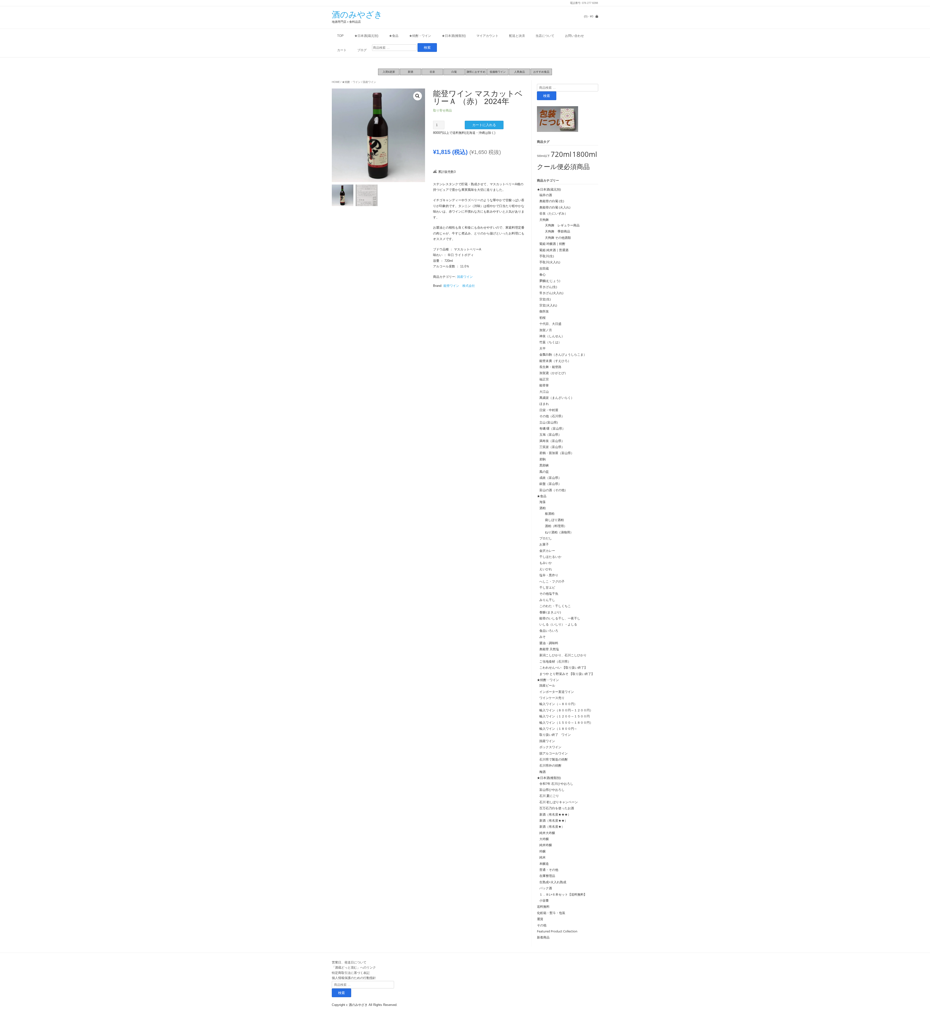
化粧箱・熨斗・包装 (551, 913)
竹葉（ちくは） (550, 342)
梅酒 (542, 772)
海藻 (542, 502)
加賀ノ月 (545, 330)
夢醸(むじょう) (549, 281)
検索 (546, 96)
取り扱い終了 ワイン (555, 734)
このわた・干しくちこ (555, 606)
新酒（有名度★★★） (555, 814)
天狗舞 (544, 219)
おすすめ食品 (541, 71)
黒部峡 (544, 465)
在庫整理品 (547, 876)
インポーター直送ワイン (556, 692)
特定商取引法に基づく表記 (351, 973)
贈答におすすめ (476, 71)
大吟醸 (544, 839)
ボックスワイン (550, 747)
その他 (541, 925)
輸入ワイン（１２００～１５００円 (564, 716)
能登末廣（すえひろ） (555, 361)
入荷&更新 (389, 71)
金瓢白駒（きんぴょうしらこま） (563, 354)
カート (342, 50)
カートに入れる (484, 125)
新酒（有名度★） (552, 826)
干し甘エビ (547, 587)
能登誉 (544, 385)
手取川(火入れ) (549, 262)
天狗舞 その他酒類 (556, 237)
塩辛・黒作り (548, 575)
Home (336, 81)
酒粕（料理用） (554, 526)
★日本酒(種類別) (454, 36)
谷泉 (432, 71)
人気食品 (519, 71)
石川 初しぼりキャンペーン (558, 802)
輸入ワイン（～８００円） (558, 704)
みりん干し (547, 600)
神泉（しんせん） (552, 336)
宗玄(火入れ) (549, 305)
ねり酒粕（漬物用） (557, 532)
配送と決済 (517, 36)
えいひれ (545, 569)
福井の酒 (545, 195)
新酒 (410, 71)
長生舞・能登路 (550, 367)
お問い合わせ (574, 36)
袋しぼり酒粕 (553, 520)
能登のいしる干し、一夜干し (559, 618)
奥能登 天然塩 (549, 649)
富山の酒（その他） (553, 490)
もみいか (545, 563)
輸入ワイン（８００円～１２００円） (566, 710)
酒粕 (542, 508)
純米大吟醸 (547, 833)
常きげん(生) (548, 287)
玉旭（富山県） (550, 434)
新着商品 (543, 937)
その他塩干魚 (548, 593)
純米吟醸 (545, 845)
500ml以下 (543, 156)
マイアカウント (487, 36)
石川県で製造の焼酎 (553, 759)
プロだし (545, 538)
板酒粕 (548, 513)
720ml (561, 154)
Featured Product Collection (557, 931)
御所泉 (544, 311)
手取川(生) (546, 256)
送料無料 (543, 906)
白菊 (454, 71)
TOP (340, 36)
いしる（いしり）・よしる (558, 624)
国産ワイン (369, 81)
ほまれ (544, 403)
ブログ (362, 50)
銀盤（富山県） (550, 483)
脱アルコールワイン (553, 753)
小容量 (544, 900)
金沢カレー (547, 550)
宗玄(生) (545, 299)
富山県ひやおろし (552, 789)
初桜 (542, 317)
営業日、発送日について (349, 962)
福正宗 (544, 379)
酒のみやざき (357, 14)
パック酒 (545, 888)
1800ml (584, 154)
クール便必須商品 (563, 166)
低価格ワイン (498, 71)
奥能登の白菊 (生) (551, 201)
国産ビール (547, 685)
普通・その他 (548, 869)
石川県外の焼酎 (550, 765)
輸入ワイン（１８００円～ (558, 728)
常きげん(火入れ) (551, 293)
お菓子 (544, 544)
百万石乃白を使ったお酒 (556, 808)
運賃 (540, 919)
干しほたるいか (550, 556)
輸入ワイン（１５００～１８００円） (566, 722)
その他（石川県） (552, 416)
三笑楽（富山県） (552, 447)
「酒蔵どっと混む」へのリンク (354, 967)
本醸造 (544, 863)
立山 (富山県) (548, 422)
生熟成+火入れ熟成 (552, 882)
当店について (544, 36)
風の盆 (544, 471)
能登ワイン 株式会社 (459, 286)
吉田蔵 (544, 268)
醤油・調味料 (548, 643)
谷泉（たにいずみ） (553, 213)
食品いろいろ (548, 630)
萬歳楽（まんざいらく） (556, 397)
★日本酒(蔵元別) (366, 36)
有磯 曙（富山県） (552, 428)
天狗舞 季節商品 (556, 231)
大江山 (544, 391)
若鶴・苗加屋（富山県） (556, 453)
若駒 (542, 459)
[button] (417, 96)
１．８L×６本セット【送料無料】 (563, 894)
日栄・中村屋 (548, 410)
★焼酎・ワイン (420, 36)
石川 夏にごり (549, 796)
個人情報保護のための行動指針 (354, 978)
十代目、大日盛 (550, 323)
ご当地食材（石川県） (555, 661)
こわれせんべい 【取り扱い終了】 (563, 667)
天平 (542, 348)
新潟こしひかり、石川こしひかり (563, 655)
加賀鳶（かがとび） (553, 373)
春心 (542, 274)
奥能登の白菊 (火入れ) (554, 207)
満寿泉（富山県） (552, 441)
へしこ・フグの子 (552, 581)
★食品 (393, 36)
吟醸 (542, 851)
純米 (542, 857)
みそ (542, 636)
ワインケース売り (552, 698)
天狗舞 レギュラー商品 (561, 225)
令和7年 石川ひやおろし (556, 783)
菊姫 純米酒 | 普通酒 (553, 250)
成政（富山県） (550, 477)
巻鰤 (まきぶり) (550, 612)
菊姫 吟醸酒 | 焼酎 (552, 243)
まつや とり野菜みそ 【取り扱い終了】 (566, 674)
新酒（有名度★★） (553, 820)
